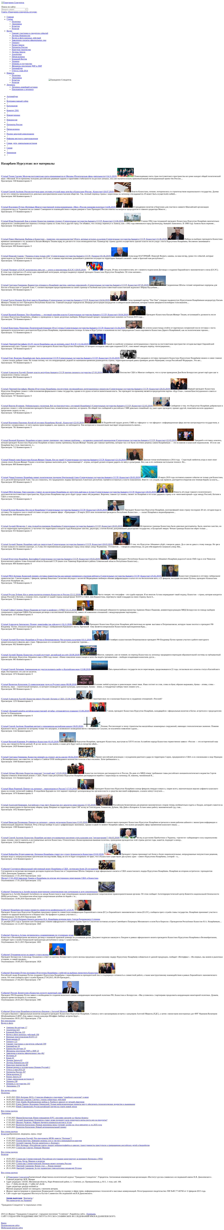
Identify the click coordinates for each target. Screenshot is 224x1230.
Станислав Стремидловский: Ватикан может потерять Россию (43, 1163)
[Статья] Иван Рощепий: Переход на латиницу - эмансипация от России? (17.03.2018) (39, 789)
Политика (16, 21)
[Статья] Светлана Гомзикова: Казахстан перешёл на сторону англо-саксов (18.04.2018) (40, 757)
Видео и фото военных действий (26, 38)
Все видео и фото (8, 1090)
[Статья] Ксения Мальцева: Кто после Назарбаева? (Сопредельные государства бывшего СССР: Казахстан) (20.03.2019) (54, 510)
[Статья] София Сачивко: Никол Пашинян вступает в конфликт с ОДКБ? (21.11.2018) (39, 610)
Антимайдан (12, 96)
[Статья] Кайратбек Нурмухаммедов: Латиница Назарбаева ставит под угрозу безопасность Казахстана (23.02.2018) (52, 854)
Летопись (11, 85)
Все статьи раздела (9, 1111)
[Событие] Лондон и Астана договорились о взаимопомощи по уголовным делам (37, 935)
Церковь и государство (22, 64)
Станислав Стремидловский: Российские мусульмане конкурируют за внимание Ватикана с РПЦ (59, 1159)
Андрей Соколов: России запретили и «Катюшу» (38, 1143)
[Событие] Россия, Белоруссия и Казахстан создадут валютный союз (31, 993)
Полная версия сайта (10, 1225)
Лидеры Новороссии (21, 35)
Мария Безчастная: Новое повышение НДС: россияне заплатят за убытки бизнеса (52, 1118)
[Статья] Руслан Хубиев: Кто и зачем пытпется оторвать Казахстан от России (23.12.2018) (41, 594)
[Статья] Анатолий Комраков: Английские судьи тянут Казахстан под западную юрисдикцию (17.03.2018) (48, 805)
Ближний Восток (19, 59)
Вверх (3, 1223)
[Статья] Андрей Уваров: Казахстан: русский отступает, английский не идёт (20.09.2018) (40, 655)
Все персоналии (8, 1021)
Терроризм (11, 152)
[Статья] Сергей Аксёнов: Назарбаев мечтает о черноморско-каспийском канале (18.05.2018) (42, 726)
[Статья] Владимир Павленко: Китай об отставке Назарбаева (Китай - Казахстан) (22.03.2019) (43, 423)
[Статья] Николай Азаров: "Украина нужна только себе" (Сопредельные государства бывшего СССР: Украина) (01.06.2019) (56, 256)
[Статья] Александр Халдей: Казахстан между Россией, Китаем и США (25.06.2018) (38, 699)
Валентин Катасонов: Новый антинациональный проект (41, 1127)
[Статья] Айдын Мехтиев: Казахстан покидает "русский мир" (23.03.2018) (34, 773)
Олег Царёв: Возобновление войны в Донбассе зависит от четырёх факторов (50, 1102)
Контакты (28, 1198)
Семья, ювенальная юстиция (20, 1079)
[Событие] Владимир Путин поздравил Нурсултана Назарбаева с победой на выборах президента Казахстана (49, 973)
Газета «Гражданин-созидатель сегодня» (19, 12)
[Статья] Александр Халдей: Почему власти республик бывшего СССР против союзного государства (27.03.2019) (52, 372)
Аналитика (17, 54)
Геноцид (15, 42)
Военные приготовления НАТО (21, 1037)
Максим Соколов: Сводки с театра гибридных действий (41, 1099)
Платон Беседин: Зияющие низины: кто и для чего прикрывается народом (49, 1141)
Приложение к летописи (23, 89)
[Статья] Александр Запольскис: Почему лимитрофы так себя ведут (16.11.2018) (36, 624)
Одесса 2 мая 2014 (20, 71)
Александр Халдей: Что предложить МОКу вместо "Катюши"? (44, 1138)
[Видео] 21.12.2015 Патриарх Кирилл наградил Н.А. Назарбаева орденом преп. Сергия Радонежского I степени (50, 919)
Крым (10, 1058)
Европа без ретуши (16, 1048)
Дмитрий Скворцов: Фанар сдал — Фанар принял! (38, 1166)
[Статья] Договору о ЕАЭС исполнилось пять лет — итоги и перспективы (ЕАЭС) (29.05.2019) (43, 270)
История (11, 1055)
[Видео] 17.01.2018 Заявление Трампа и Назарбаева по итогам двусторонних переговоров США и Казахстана (49, 878)
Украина (15, 61)
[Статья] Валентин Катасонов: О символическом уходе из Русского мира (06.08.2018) (39, 684)
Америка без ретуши (16, 1027)
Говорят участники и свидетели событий (30, 33)
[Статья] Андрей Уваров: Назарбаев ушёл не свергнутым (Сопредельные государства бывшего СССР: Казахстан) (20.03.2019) (57, 544)
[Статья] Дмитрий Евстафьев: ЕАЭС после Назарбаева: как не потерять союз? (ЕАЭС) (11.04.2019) (45, 344)
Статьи (10, 19)
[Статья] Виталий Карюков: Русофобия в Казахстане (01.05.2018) (30, 741)
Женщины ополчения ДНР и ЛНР (27, 66)
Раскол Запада (18, 45)
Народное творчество (21, 49)
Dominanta (91, 1214)
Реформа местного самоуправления (22, 138)
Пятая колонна (18, 57)
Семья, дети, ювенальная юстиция (22, 143)
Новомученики (13, 115)
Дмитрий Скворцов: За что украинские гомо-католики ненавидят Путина (49, 1168)
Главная (10, 17)
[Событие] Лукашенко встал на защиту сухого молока (25, 954)
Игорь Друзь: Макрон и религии (30, 1161)
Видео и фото (7, 1023)
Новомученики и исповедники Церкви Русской (28, 1067)
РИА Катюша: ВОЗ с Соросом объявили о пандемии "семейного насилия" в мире (52, 1097)
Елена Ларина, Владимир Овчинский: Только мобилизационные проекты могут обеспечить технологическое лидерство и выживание (75, 1104)
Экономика (17, 24)
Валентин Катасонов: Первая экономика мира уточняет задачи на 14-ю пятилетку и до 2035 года (59, 1125)
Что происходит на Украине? (19, 1200)
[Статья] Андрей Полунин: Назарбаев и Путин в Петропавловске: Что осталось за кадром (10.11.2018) (46, 640)
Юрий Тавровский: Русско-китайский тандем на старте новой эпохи (46, 1106)
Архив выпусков (14, 1198)
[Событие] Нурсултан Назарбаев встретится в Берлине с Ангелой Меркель (34, 1011)
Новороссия (12, 120)
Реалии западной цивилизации (20, 134)
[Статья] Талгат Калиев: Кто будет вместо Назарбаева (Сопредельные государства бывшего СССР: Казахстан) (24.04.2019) (55, 300)
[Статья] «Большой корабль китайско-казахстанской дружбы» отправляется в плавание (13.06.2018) (45, 711)
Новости (10, 73)
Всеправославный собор (17, 101)
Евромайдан (17, 68)
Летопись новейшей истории (25, 87)
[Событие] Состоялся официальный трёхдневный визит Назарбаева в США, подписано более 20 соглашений (49, 869)
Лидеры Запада (18, 52)
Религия (15, 28)
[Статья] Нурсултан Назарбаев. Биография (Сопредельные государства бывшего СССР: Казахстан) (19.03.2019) (50, 559)
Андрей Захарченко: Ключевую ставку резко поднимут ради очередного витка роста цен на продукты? (61, 1120)
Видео (9, 31)
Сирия (9, 148)
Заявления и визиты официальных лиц (29, 40)
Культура (16, 26)
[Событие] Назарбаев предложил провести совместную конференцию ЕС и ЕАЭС (37, 910)
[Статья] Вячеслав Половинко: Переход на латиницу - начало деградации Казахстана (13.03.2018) (44, 822)
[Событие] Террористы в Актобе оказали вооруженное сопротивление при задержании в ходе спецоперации (49, 892)
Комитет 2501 (13, 110)
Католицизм (12, 106)
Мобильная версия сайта (12, 1228)
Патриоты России (20, 47)
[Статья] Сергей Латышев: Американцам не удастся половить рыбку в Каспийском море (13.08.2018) (46, 669)
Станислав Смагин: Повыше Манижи (33, 1148)
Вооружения (13, 1039)
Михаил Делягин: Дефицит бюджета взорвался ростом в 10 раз (44, 1122)
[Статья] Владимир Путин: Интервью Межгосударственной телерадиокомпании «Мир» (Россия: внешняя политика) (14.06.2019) (58, 207)
